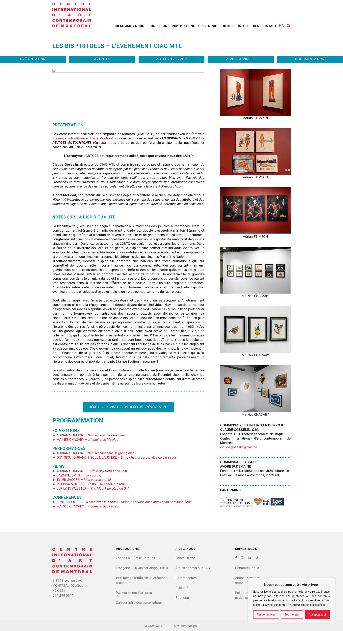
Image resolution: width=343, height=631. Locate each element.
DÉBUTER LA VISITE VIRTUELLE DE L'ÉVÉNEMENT (128, 407)
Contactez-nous (247, 568)
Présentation (33, 59)
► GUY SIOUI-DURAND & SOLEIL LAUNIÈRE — (114, 457)
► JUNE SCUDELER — (122, 502)
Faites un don (185, 558)
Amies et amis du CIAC (192, 568)
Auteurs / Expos (171, 59)
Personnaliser (266, 614)
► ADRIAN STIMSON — (89, 435)
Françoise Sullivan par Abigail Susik (142, 568)
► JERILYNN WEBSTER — (90, 488)
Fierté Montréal (101, 138)
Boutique (182, 598)
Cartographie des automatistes (139, 603)
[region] (291, 600)
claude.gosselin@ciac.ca (238, 447)
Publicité (181, 588)
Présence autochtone (68, 138)
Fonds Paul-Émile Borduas (135, 558)
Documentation (310, 59)
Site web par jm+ (186, 626)
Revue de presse (241, 59)
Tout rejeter (292, 614)
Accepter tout (317, 614)
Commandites (186, 578)
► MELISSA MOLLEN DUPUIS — (89, 484)
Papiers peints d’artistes (134, 593)
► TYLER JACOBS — (81, 480)
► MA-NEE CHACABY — (85, 440)
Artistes (102, 59)
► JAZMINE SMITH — (77, 475)
